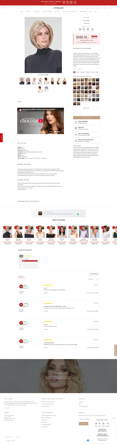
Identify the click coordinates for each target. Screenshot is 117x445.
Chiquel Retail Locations (83, 406)
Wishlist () (98, 8)
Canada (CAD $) (9, 437)
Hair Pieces (36, 11)
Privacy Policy (44, 426)
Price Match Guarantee (46, 424)
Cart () (111, 8)
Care (90, 11)
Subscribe (83, 423)
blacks (78, 72)
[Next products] (61, 223)
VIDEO (19, 101)
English (18, 437)
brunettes (88, 72)
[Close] (113, 418)
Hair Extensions (47, 11)
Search (105, 8)
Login (82, 8)
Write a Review (94, 273)
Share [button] (46, 292)
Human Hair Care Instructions (47, 404)
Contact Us (81, 401)
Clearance (83, 11)
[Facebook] (77, 68)
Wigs (21, 11)
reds (97, 72)
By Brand (57, 11)
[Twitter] (79, 68)
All (74, 72)
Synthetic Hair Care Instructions (48, 401)
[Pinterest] (81, 68)
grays (93, 72)
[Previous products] (56, 223)
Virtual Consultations (46, 406)
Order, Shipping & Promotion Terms (49, 415)
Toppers (28, 11)
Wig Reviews (44, 422)
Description (21, 143)
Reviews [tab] (20, 276)
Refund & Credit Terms (46, 417)
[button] (95, 292)
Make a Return (44, 420)
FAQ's (80, 404)
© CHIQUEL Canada (10, 440)
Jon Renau (87, 17)
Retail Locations (90, 8)
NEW (95, 11)
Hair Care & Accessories (70, 11)
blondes (82, 72)
